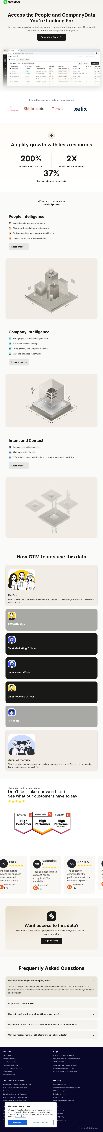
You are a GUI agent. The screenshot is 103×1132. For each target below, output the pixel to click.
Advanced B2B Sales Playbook (14, 1100)
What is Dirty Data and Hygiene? (65, 1065)
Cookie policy (58, 1117)
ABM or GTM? (58, 1062)
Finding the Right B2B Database (65, 1071)
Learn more (17, 246)
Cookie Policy (20, 1117)
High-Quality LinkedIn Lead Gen (15, 1088)
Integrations (7, 1071)
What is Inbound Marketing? (64, 1100)
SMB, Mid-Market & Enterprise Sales (66, 1059)
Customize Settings (40, 1122)
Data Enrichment (59, 1094)
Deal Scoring (58, 1097)
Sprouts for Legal (9, 1075)
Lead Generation (59, 1084)
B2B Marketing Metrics (61, 1091)
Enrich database (9, 1059)
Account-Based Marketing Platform (66, 1088)
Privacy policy (58, 1110)
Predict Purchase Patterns (12, 1068)
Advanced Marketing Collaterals (15, 1097)
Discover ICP (8, 1055)
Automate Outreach (10, 1065)
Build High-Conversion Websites (15, 1094)
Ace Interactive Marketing (12, 1091)
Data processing (59, 1120)
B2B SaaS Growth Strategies (63, 1055)
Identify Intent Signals (11, 1062)
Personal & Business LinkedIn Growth (17, 1084)
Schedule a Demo (49, 37)
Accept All (17, 1122)
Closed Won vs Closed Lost (63, 1068)
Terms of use (58, 1113)
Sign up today (51, 940)
